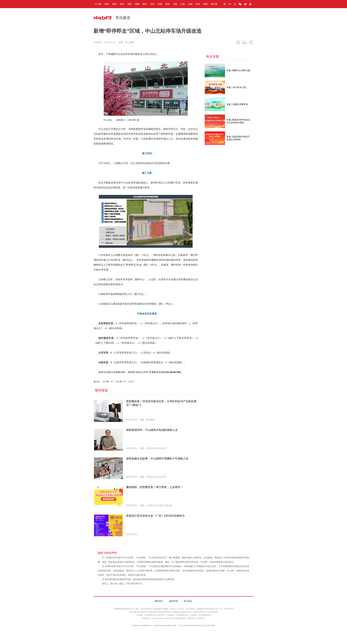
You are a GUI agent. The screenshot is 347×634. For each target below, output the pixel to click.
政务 (122, 4)
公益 (183, 4)
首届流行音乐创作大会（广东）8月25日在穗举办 (155, 515)
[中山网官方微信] (240, 4)
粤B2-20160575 (199, 612)
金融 (190, 4)
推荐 (114, 4)
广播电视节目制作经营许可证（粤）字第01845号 (215, 609)
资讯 (198, 4)
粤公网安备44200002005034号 (159, 612)
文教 (175, 4)
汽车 (152, 4)
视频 (137, 4)
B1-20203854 (212, 612)
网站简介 (159, 601)
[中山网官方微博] (245, 4)
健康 (205, 4)
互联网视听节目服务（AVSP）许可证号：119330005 (173, 609)
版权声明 (173, 601)
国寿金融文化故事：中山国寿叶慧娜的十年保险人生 (157, 458)
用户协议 (188, 601)
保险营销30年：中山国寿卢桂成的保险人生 (152, 429)
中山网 (98, 4)
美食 (160, 4)
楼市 (145, 4)
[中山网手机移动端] (235, 4)
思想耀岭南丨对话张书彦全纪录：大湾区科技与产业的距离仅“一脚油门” (161, 403)
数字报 (214, 4)
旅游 (167, 4)
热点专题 (212, 56)
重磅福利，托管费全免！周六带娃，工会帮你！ (154, 487)
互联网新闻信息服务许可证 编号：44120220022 (132, 609)
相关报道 (101, 390)
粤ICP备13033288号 (137, 612)
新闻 (107, 4)
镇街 (129, 4)
